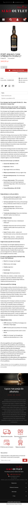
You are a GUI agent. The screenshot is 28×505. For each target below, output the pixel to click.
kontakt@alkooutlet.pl (19, 2)
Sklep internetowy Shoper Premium (14, 504)
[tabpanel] (14, 232)
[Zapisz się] (25, 460)
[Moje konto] (17, 19)
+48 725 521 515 (8, 2)
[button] (3, 19)
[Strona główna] (14, 9)
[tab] (14, 92)
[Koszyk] (24, 19)
